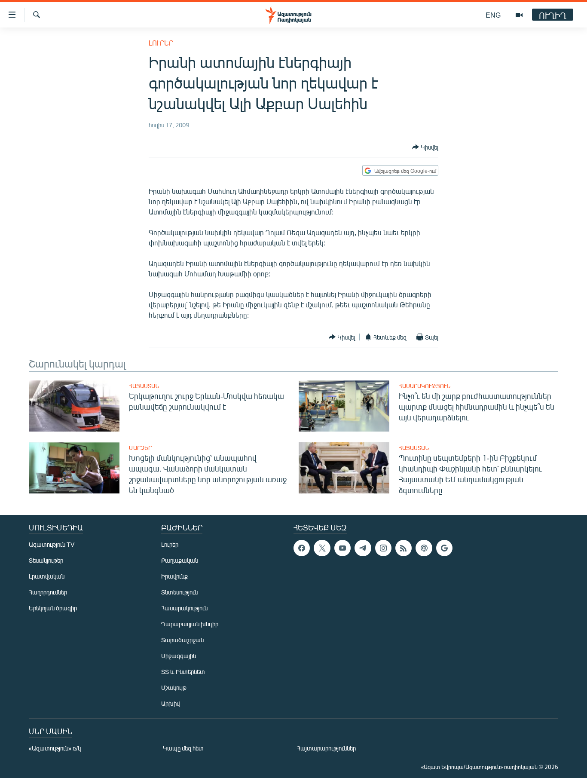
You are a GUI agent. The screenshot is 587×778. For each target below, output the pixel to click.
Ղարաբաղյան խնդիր (189, 624)
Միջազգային (178, 655)
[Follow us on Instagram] (383, 548)
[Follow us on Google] (444, 548)
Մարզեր (140, 447)
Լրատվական (46, 576)
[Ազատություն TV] (519, 15)
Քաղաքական (179, 560)
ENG (493, 15)
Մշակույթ (173, 687)
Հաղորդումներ (48, 592)
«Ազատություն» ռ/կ (55, 748)
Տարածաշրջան (182, 639)
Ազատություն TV (51, 544)
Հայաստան (144, 386)
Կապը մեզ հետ (183, 748)
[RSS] (403, 548)
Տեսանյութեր (46, 560)
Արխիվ (170, 703)
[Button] (425, 147)
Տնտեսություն (179, 592)
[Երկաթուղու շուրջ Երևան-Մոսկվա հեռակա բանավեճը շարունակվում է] (74, 406)
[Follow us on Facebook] (302, 548)
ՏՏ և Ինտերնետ (183, 671)
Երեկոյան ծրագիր (53, 608)
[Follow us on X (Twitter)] (322, 548)
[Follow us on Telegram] (363, 548)
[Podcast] (424, 548)
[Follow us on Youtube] (342, 548)
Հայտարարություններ (326, 748)
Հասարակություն (424, 386)
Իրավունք (174, 576)
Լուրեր (161, 43)
